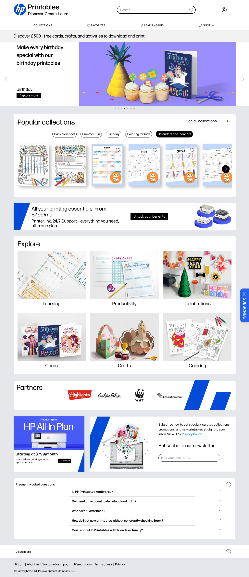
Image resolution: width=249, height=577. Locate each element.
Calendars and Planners (174, 134)
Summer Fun (91, 134)
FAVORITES (98, 25)
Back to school (64, 134)
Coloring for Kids (138, 134)
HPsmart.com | (83, 564)
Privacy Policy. (192, 434)
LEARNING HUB (154, 25)
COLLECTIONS (42, 25)
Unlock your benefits (149, 216)
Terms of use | (104, 564)
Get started (64, 460)
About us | (34, 564)
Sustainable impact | (57, 564)
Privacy (120, 564)
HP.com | (20, 564)
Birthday (113, 134)
